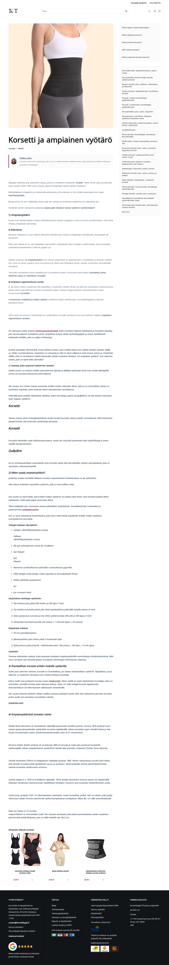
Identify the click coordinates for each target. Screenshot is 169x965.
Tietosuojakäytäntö (60, 913)
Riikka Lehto (26, 158)
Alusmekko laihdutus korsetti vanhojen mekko (25, 872)
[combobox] (82, 11)
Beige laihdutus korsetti (60, 871)
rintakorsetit (54, 681)
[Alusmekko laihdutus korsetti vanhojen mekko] (24, 849)
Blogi (54, 905)
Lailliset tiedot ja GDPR (61, 925)
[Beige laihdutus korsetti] (60, 849)
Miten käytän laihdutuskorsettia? (135, 28)
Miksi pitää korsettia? (130, 50)
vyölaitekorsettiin (30, 509)
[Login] (149, 11)
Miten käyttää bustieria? (132, 35)
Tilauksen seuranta (139, 3)
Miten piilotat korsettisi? (132, 42)
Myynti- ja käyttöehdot (61, 921)
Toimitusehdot (58, 909)
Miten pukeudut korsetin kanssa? (135, 57)
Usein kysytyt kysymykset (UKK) (104, 905)
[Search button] (126, 11)
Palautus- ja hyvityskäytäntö (64, 917)
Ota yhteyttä (155, 3)
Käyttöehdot (96, 913)
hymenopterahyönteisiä (46, 330)
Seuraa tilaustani (15, 927)
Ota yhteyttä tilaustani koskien (21, 931)
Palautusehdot (97, 917)
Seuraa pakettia (98, 909)
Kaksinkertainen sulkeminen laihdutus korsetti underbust (96, 872)
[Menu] (159, 11)
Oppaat (21, 149)
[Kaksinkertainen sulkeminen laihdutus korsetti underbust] (95, 849)
